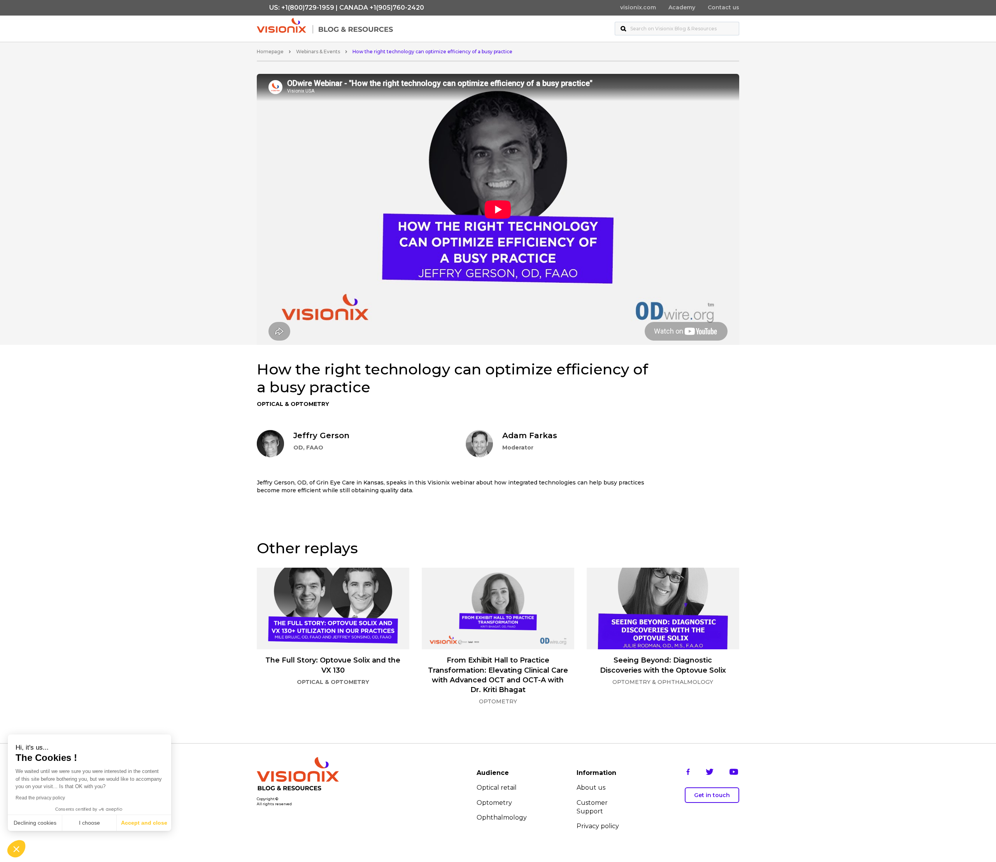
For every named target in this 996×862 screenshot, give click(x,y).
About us (591, 787)
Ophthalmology (502, 817)
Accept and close (144, 823)
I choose (89, 823)
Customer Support (592, 807)
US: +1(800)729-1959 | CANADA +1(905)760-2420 (346, 7)
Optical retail (497, 787)
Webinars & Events (318, 51)
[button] (16, 848)
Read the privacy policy (40, 798)
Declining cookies (35, 823)
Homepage (270, 51)
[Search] (623, 28)
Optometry (494, 802)
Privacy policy (598, 826)
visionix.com (638, 7)
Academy (681, 7)
